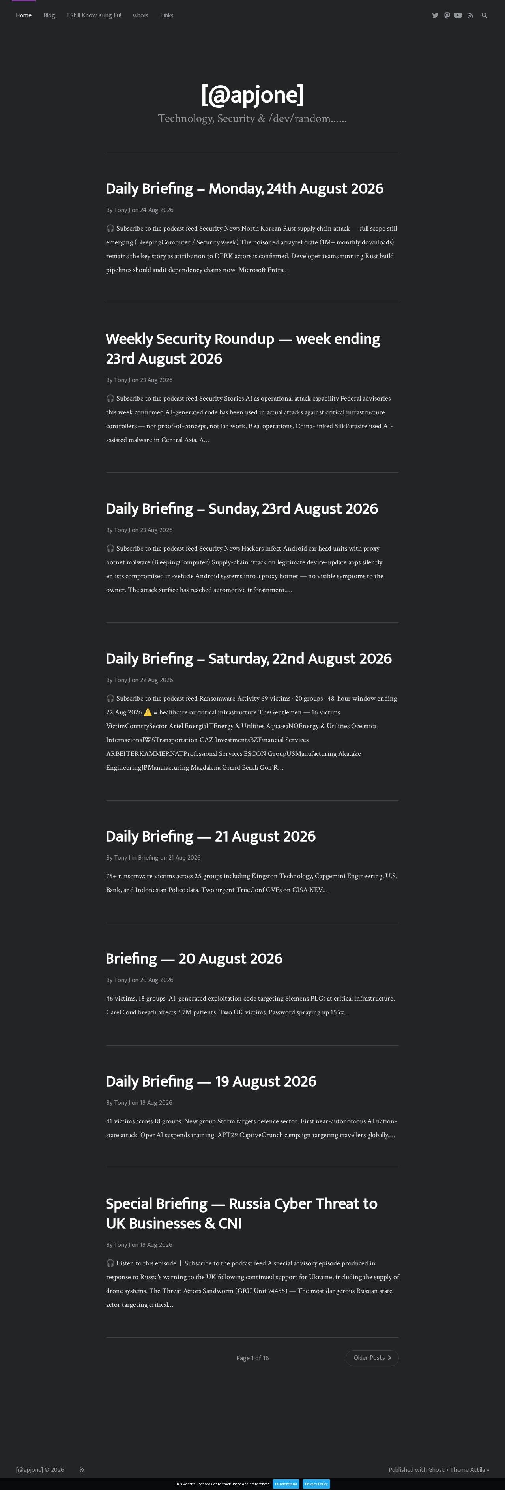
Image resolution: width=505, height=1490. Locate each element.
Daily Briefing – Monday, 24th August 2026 (244, 189)
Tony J (122, 210)
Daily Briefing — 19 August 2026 (211, 1081)
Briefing (148, 858)
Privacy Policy (316, 1484)
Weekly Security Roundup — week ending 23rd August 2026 (243, 349)
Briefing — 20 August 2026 (194, 959)
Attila (477, 1470)
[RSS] (471, 16)
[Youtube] (458, 16)
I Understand (286, 1484)
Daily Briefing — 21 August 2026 (211, 836)
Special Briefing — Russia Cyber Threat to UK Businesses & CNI (242, 1214)
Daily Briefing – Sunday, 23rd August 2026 (242, 509)
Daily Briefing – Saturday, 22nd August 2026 (249, 659)
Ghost (436, 1470)
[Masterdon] (447, 16)
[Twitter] (436, 16)
